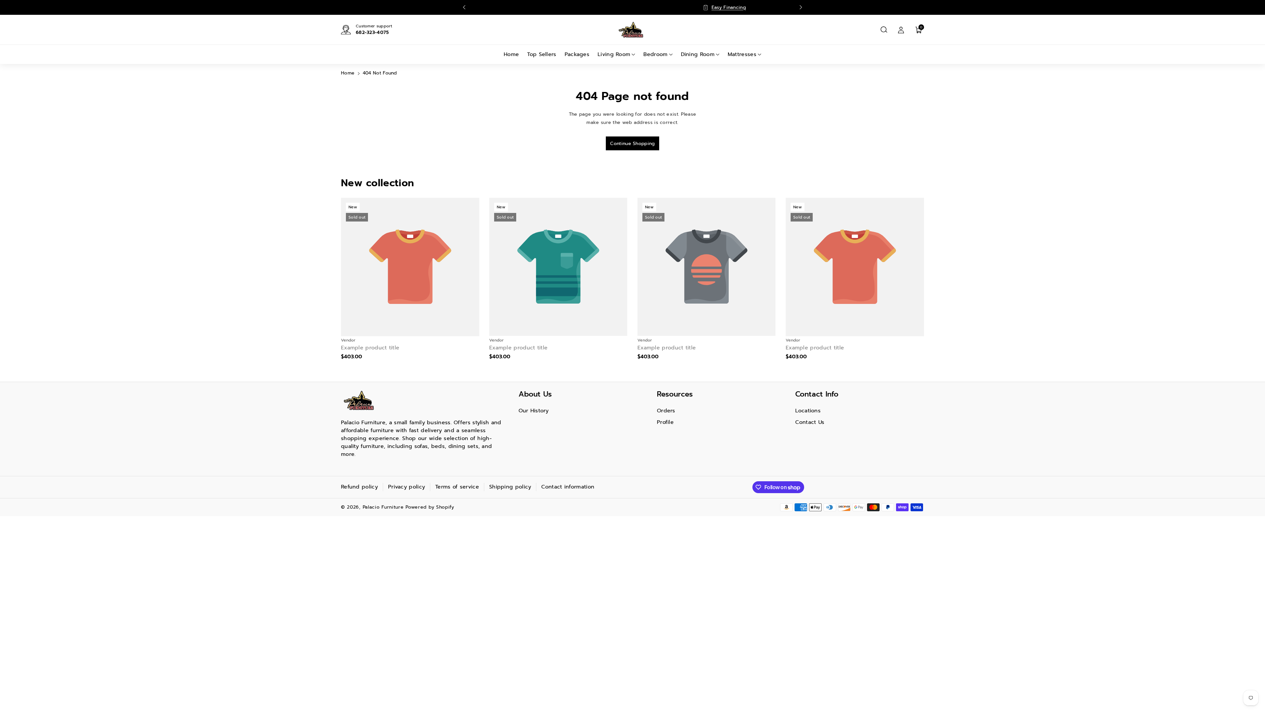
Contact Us (809, 422)
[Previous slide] (464, 7)
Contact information (567, 487)
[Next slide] (801, 7)
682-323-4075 (372, 32)
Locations (808, 411)
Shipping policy (510, 487)
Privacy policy (406, 487)
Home (347, 73)
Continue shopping (632, 143)
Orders (666, 411)
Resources (675, 394)
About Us (535, 394)
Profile (665, 422)
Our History (534, 411)
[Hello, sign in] (901, 29)
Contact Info (816, 394)
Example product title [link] (370, 347)
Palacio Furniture (383, 507)
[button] (883, 29)
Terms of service (457, 487)
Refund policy (359, 487)
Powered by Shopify (430, 507)
